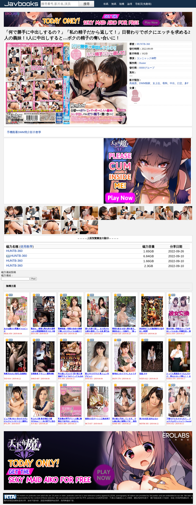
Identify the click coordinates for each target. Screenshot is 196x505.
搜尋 (86, 4)
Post (33, 279)
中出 (172, 83)
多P (186, 83)
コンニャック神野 (146, 58)
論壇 (129, 4)
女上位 (156, 83)
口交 (179, 83)
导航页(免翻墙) (143, 4)
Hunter (142, 63)
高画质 (133, 83)
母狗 (164, 83)
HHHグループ (147, 67)
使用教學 (26, 246)
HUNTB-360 (143, 44)
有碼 (105, 4)
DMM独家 (144, 83)
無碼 (113, 4)
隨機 (121, 4)
